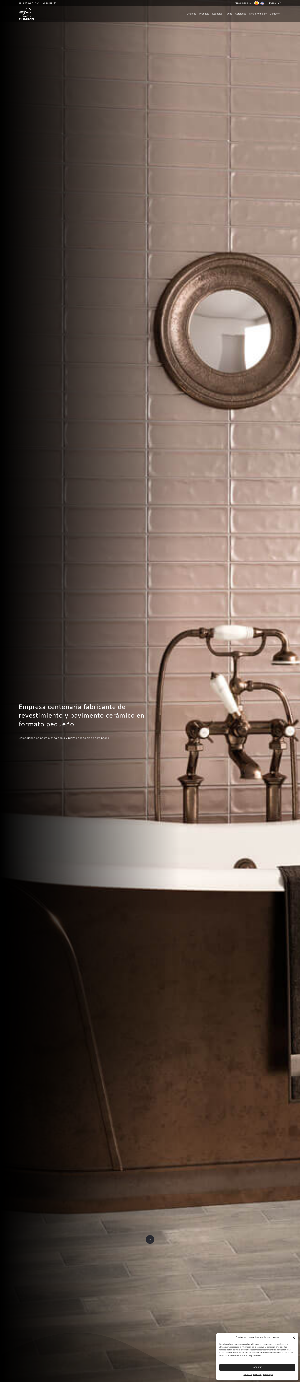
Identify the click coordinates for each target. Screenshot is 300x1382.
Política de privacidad (253, 1375)
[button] (293, 1337)
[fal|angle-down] (150, 1239)
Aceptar (257, 1367)
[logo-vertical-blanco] (26, 14)
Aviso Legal (268, 1375)
